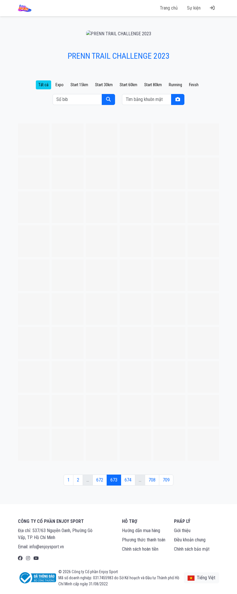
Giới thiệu (182, 530)
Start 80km (153, 84)
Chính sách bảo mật (192, 549)
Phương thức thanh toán (143, 540)
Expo (59, 84)
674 (128, 480)
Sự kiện (194, 8)
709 (166, 480)
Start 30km (104, 84)
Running (175, 84)
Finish (194, 84)
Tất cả (43, 84)
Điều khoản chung (189, 540)
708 (152, 480)
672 (99, 480)
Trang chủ (169, 8)
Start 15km (79, 84)
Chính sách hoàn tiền (140, 549)
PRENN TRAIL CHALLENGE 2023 (119, 56)
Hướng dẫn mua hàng (141, 530)
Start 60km (128, 84)
